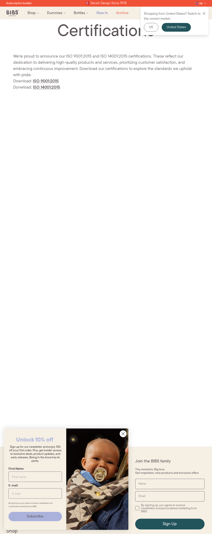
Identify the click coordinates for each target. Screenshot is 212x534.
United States (176, 27)
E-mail (13, 485)
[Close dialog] (123, 433)
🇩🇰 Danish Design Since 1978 (106, 3)
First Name (16, 468)
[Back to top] (201, 523)
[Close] (204, 13)
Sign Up (170, 524)
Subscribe (35, 516)
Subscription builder (19, 3)
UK (151, 27)
